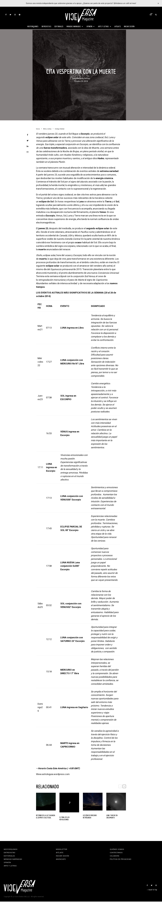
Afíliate (118, 26)
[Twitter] (10, 14)
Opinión (89, 26)
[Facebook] (6, 14)
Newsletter (61, 849)
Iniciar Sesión (129, 26)
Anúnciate (61, 859)
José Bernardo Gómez (81, 79)
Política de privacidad (120, 859)
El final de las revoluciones (64, 818)
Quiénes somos (117, 849)
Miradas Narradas (74, 26)
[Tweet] (27, 140)
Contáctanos (116, 853)
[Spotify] (20, 14)
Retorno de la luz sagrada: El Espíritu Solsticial (45, 816)
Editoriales (58, 26)
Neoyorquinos (32, 26)
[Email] (27, 152)
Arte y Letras (103, 26)
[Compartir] (27, 135)
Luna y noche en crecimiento (111, 816)
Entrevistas (46, 26)
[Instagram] (15, 14)
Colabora (114, 856)
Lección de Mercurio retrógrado (90, 816)
